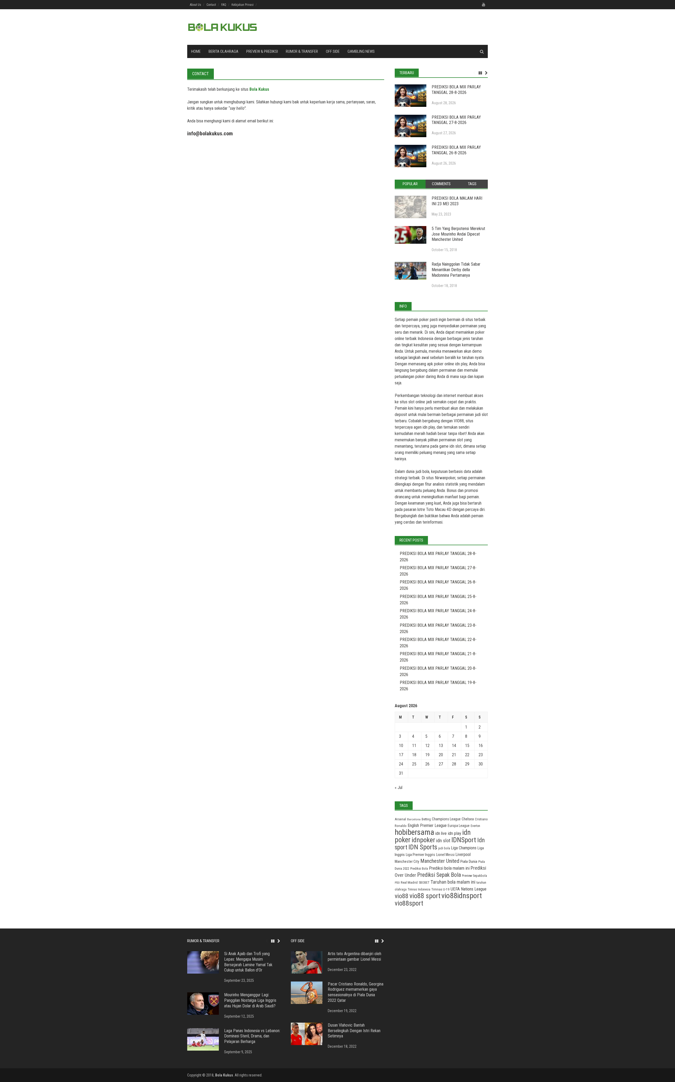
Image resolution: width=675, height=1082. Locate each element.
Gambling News (361, 51)
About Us (195, 5)
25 (414, 764)
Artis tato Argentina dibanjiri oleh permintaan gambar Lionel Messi (354, 956)
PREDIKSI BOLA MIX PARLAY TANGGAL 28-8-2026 (456, 89)
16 (481, 745)
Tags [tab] (472, 183)
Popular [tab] (410, 183)
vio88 (401, 896)
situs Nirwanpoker (440, 477)
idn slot (455, 446)
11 (414, 745)
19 (427, 754)
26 (427, 764)
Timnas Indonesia (419, 889)
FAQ (223, 5)
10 (401, 745)
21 (454, 754)
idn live (441, 833)
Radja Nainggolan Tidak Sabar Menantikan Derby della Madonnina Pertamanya (456, 270)
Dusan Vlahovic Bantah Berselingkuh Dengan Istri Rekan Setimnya (354, 1031)
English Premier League (427, 825)
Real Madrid (409, 882)
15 (467, 745)
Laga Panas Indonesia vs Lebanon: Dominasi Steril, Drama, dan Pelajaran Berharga (252, 1036)
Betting (426, 819)
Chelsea (468, 819)
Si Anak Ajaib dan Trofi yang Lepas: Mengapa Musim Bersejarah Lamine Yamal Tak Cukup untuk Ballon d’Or (248, 962)
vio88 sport (424, 896)
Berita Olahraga (223, 51)
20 (441, 754)
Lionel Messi (445, 855)
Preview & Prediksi (262, 51)
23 (481, 754)
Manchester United (439, 861)
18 (414, 754)
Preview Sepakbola (474, 876)
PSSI (397, 882)
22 (467, 754)
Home (196, 51)
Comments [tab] (441, 183)
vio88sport (409, 903)
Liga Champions (463, 847)
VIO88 (459, 420)
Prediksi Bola (419, 868)
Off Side (333, 51)
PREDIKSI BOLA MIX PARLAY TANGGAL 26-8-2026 (456, 150)
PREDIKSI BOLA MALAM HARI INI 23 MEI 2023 (457, 201)
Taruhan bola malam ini (453, 882)
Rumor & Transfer (302, 51)
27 (441, 764)
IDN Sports (422, 847)
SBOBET (424, 882)
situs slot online (412, 401)
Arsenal (400, 819)
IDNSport (463, 840)
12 (427, 745)
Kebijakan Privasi (243, 5)
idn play (461, 363)
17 (401, 754)
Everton (475, 826)
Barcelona (414, 819)
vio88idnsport (461, 895)
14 (454, 745)
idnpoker (423, 840)
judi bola (444, 848)
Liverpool (463, 854)
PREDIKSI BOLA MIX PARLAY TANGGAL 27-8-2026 (456, 120)
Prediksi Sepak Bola (439, 875)
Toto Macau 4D (438, 509)
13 (441, 745)
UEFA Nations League (468, 889)
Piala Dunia (468, 861)
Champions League (446, 819)
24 (401, 764)
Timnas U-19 (440, 889)
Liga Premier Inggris (420, 855)
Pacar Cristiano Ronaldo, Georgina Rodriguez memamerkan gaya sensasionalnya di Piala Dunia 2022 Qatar (355, 992)
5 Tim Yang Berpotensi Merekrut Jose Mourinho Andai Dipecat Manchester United (458, 234)
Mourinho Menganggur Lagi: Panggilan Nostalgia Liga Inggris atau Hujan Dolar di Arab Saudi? (250, 1000)
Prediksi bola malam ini (449, 868)
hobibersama (414, 832)
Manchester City (407, 861)
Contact (211, 5)
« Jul (398, 787)
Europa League (459, 826)
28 (454, 764)
